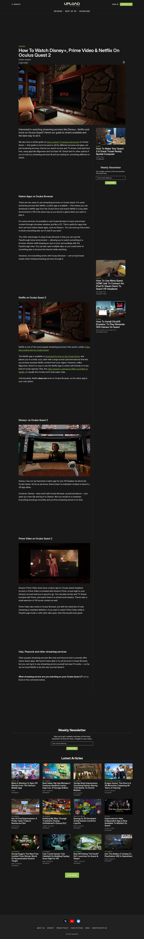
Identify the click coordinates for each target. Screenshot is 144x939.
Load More (72, 875)
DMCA (87, 928)
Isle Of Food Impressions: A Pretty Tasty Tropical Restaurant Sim (24, 820)
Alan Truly (100, 157)
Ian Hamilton (101, 292)
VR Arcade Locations (112, 781)
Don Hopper (100, 330)
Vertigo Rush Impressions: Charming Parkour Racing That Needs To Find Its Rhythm (86, 786)
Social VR (15, 781)
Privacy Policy (62, 928)
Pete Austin (78, 793)
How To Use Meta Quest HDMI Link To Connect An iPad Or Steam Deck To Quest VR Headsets (110, 284)
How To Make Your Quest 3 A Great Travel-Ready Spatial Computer (110, 151)
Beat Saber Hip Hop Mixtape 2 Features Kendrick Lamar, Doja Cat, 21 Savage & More (56, 785)
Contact (50, 928)
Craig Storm (109, 828)
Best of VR (70, 11)
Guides (22, 46)
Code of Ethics (77, 928)
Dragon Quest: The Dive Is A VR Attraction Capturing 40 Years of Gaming (118, 785)
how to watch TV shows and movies (63, 142)
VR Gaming (46, 781)
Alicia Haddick (110, 790)
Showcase (84, 11)
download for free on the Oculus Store (62, 356)
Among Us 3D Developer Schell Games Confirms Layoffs (85, 820)
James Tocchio (48, 826)
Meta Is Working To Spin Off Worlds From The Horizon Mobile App (24, 785)
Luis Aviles (15, 826)
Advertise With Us (99, 928)
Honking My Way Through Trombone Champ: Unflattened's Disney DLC (55, 820)
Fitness (107, 816)
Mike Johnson (48, 790)
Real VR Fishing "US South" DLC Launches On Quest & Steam (86, 856)
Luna (13, 790)
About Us (41, 928)
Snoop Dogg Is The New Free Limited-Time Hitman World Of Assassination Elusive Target (24, 857)
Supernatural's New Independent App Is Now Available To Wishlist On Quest (116, 822)
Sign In (115, 4)
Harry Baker (25, 59)
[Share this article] (123, 62)
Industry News (79, 816)
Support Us (126, 4)
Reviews (58, 11)
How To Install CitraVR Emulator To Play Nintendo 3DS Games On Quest (110, 324)
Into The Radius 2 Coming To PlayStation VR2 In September (118, 855)
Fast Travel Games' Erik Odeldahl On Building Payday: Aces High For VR (56, 856)
